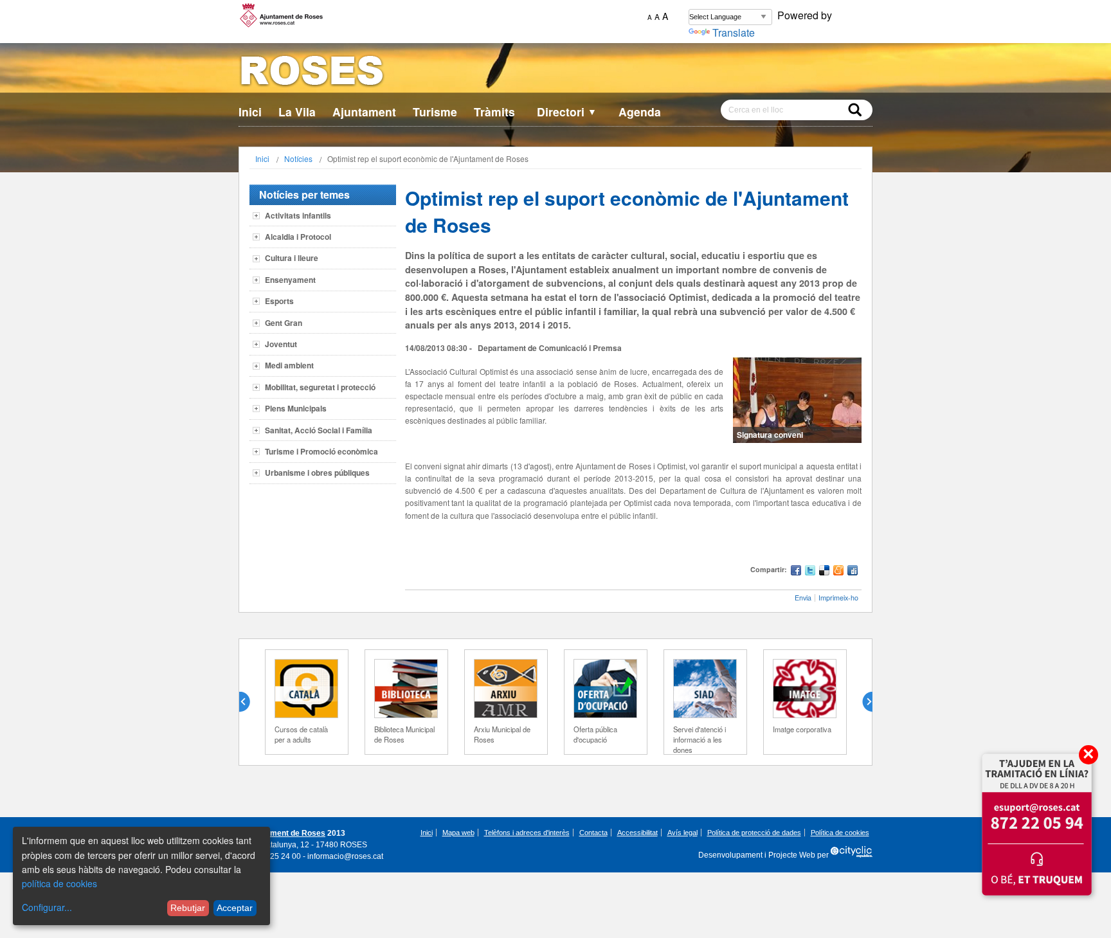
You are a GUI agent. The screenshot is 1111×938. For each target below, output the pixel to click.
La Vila (297, 112)
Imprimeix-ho (838, 597)
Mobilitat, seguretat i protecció (320, 387)
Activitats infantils (298, 215)
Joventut (281, 344)
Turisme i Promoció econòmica (321, 451)
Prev (249, 702)
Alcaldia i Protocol (298, 236)
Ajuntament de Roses (285, 833)
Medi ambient (289, 365)
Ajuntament (364, 112)
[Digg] (852, 571)
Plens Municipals (296, 408)
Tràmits (494, 112)
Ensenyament (290, 279)
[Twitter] (810, 571)
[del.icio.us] (824, 571)
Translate (733, 32)
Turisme (435, 112)
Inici (250, 112)
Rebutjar (187, 908)
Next (862, 702)
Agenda (640, 112)
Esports (279, 301)
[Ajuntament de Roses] (555, 73)
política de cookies (59, 883)
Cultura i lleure (291, 258)
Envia (803, 597)
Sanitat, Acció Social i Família (318, 430)
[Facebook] (796, 571)
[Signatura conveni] (797, 400)
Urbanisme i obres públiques (317, 472)
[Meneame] (838, 571)
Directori (567, 112)
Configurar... (47, 907)
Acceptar (235, 908)
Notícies (298, 158)
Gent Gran (283, 323)
